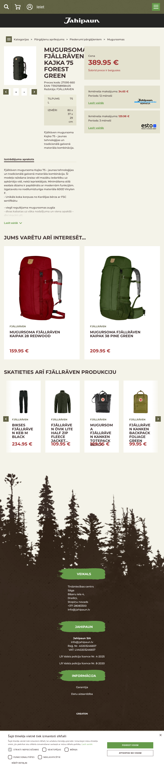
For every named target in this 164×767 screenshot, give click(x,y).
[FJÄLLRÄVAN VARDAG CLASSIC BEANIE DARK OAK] (141, 416)
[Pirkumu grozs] (18, 7)
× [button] (160, 735)
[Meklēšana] (6, 6)
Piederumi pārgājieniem (86, 39)
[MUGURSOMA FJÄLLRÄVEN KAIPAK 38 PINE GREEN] (122, 302)
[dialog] (82, 749)
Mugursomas (115, 39)
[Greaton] (82, 713)
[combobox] (156, 735)
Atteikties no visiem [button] (130, 753)
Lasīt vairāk (11, 223)
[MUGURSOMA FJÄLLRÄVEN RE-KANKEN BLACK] (62, 416)
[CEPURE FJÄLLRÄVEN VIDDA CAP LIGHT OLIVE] (102, 416)
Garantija (82, 687)
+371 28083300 (77, 605)
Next (34, 92)
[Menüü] (156, 7)
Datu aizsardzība (82, 693)
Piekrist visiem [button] (130, 745)
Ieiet (40, 7)
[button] (55, 763)
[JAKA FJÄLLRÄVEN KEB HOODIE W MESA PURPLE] (23, 416)
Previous (6, 92)
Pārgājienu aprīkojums (49, 39)
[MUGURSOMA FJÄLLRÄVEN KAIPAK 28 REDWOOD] (41, 302)
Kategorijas (21, 39)
